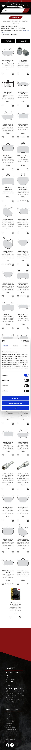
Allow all (15, 398)
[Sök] (26, 10)
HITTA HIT (9, 685)
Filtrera (9, 41)
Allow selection (15, 403)
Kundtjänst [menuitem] (9, 723)
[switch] (26, 380)
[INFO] (27, 137)
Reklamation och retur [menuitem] (11, 729)
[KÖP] (12, 74)
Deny (15, 408)
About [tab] (25, 345)
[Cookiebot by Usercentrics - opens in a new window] (22, 341)
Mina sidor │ (13, 1)
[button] (3, 5)
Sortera (24, 41)
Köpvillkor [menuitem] (8, 725)
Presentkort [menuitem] (9, 732)
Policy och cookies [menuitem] (10, 727)
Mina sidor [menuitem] (8, 714)
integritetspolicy (16, 649)
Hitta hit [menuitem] (8, 719)
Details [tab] (15, 345)
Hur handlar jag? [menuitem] (10, 721)
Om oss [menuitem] (8, 716)
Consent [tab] (5, 345)
